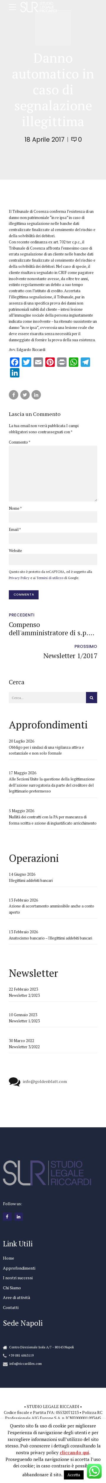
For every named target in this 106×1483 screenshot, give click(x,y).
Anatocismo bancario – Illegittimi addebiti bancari (50, 938)
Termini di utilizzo (50, 578)
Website (15, 550)
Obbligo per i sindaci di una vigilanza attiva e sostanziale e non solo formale (46, 750)
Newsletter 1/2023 (24, 1021)
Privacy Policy (19, 578)
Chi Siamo (12, 1287)
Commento (19, 442)
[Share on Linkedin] (36, 394)
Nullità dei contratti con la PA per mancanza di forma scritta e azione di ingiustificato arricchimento (53, 820)
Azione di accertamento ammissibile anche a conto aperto (51, 909)
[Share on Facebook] (13, 394)
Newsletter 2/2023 (24, 995)
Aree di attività (16, 1297)
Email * (15, 529)
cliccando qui (74, 1452)
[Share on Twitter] (25, 394)
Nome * (15, 508)
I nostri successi (18, 1277)
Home (8, 1258)
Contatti (11, 1307)
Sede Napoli (23, 1323)
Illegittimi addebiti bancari (31, 880)
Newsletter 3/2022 (24, 1046)
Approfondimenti (19, 1268)
